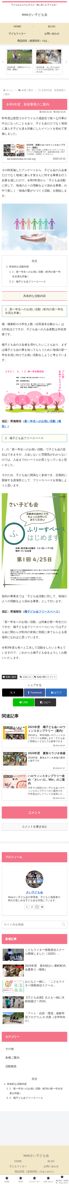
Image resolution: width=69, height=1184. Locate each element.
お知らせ (27, 677)
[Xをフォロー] (27, 907)
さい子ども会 (34, 892)
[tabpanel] (19, 61)
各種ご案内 (11, 677)
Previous (2, 62)
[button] (45, 702)
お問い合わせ (51, 1166)
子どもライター (18, 1166)
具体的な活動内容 (19, 266)
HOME (18, 1161)
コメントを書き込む (34, 826)
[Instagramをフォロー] (37, 907)
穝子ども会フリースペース (41, 611)
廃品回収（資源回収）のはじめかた (34, 1171)
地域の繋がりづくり (46, 677)
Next (66, 62)
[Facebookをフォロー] (32, 907)
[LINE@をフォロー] (42, 907)
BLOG (51, 1161)
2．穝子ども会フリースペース (29, 281)
